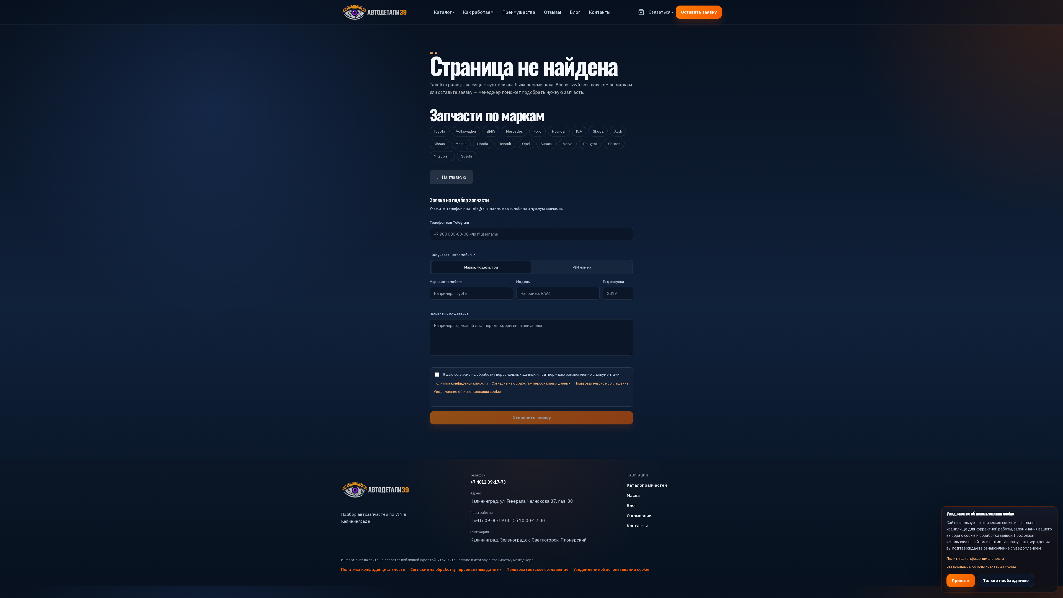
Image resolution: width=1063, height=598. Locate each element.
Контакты (599, 12)
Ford (537, 131)
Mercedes (514, 131)
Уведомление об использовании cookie (467, 391)
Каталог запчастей (647, 485)
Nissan (439, 143)
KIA (579, 131)
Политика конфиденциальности (461, 383)
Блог (575, 12)
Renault (505, 143)
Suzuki (466, 156)
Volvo (567, 143)
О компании (639, 515)
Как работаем (478, 12)
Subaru (546, 143)
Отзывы (552, 12)
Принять (961, 580)
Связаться (661, 12)
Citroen (614, 143)
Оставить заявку (699, 12)
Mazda (461, 143)
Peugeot (590, 143)
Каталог (444, 12)
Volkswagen (466, 131)
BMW (491, 131)
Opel (526, 143)
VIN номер (582, 267)
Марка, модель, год (481, 267)
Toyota (439, 131)
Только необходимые (1006, 580)
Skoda (598, 131)
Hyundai (558, 131)
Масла (633, 495)
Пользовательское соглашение (601, 383)
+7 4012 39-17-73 (488, 482)
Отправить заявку (531, 417)
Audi (618, 131)
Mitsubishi (442, 156)
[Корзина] (641, 12)
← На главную (451, 177)
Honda (482, 143)
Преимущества (518, 12)
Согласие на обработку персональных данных (531, 383)
